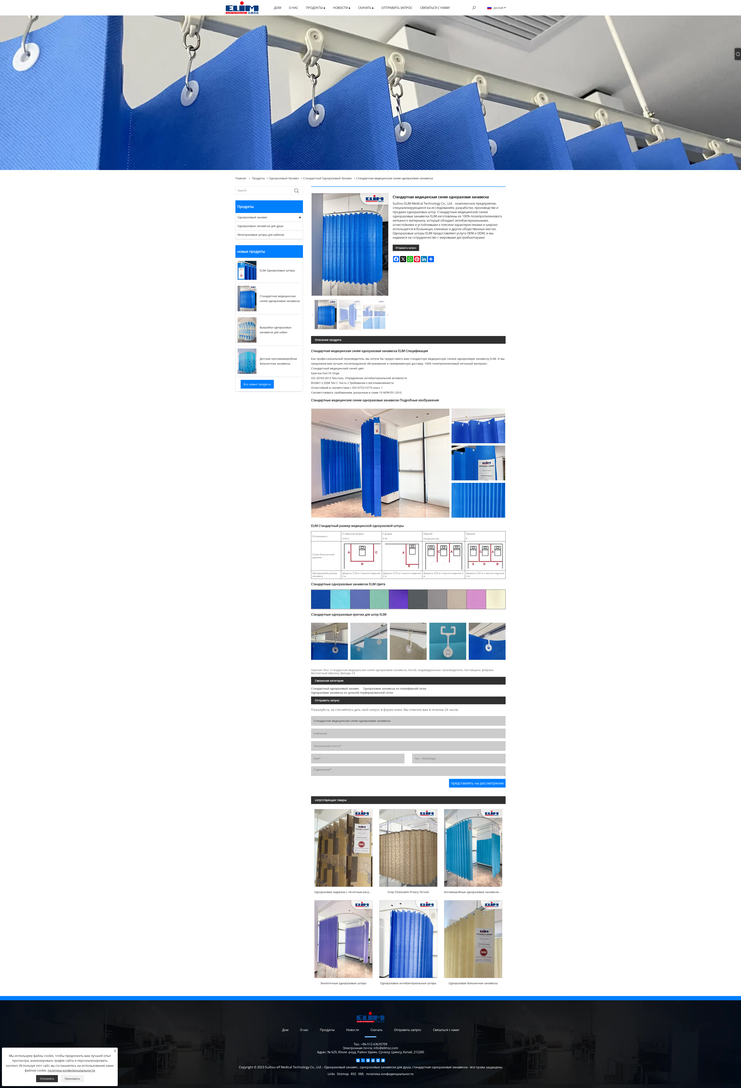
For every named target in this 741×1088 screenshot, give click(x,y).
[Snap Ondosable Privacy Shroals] (408, 846)
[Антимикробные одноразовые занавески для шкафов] (473, 846)
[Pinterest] (378, 1060)
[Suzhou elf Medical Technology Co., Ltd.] (242, 7)
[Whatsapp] (383, 1060)
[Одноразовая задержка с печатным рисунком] (343, 846)
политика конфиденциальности (390, 1074)
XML (361, 1074)
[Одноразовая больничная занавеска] (473, 937)
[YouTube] (373, 1060)
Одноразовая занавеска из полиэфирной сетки (394, 688)
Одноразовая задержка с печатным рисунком (345, 892)
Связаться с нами (446, 1030)
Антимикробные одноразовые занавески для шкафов (475, 892)
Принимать (72, 1078)
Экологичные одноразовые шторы (343, 983)
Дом (285, 1030)
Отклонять (47, 1078)
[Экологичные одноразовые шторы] (343, 937)
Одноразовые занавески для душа (260, 226)
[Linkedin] (368, 1060)
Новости (352, 1030)
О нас (304, 1030)
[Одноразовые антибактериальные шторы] (408, 937)
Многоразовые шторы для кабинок (261, 234)
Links (331, 1074)
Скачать (376, 1030)
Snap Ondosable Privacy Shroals (408, 892)
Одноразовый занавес (284, 178)
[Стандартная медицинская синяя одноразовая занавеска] (326, 315)
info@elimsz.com (386, 1048)
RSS (353, 1074)
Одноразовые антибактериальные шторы (408, 983)
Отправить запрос (406, 247)
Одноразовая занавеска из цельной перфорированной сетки (352, 692)
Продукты (258, 178)
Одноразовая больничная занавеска (473, 983)
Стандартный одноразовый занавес (327, 178)
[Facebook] (358, 1060)
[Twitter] (363, 1060)
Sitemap (343, 1074)
